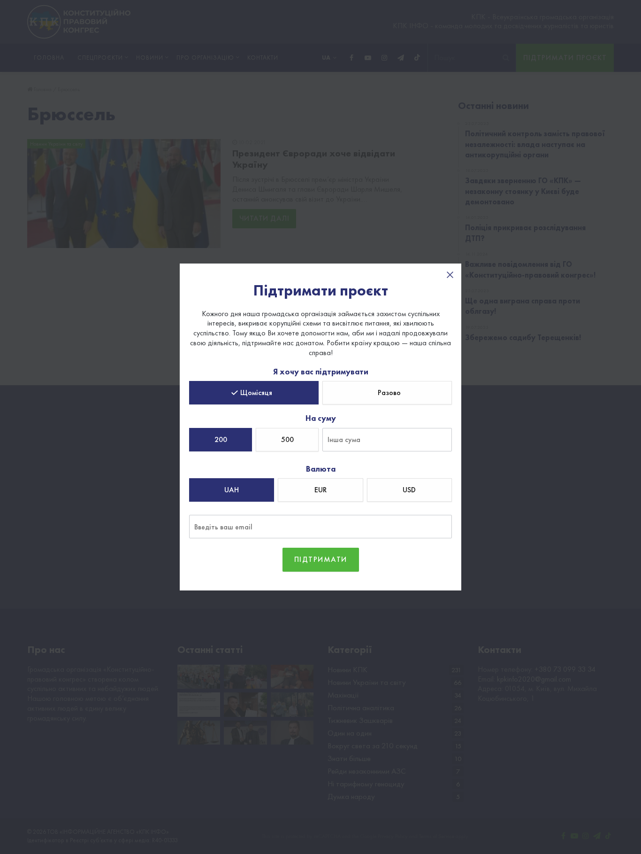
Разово (389, 392)
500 (287, 439)
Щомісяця (256, 392)
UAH (231, 490)
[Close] (450, 275)
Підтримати (320, 559)
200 (220, 439)
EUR (320, 490)
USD (409, 490)
